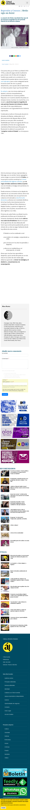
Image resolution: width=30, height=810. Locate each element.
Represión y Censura (10, 10)
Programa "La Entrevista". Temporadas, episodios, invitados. (18, 518)
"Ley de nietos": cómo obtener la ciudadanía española (18, 602)
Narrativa (7, 754)
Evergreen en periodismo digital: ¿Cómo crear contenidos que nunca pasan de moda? (19, 596)
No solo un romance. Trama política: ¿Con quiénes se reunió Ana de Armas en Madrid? (19, 472)
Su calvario (4, 91)
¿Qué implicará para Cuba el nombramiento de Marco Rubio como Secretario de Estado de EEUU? (19, 511)
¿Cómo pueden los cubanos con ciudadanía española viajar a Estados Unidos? (19, 580)
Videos (6, 758)
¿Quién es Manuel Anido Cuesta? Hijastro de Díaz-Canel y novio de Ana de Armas (19, 488)
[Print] (20, 56)
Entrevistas (8, 739)
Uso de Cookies (9, 714)
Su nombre (5, 353)
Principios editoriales (10, 682)
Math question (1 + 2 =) (8, 381)
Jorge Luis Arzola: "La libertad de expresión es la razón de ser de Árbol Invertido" (19, 495)
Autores (7, 700)
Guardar (5, 394)
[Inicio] (8, 2)
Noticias (7, 736)
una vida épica (5, 81)
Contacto (7, 707)
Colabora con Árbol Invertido (12, 692)
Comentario (5, 358)
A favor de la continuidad (16, 532)
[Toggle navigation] (27, 2)
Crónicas (7, 747)
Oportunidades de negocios (12, 703)
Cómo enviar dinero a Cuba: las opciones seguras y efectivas (18, 610)
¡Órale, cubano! (14, 525)
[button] (20, 6)
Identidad (7, 689)
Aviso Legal (8, 710)
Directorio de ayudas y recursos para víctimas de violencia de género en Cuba (19, 557)
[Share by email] (16, 56)
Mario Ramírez (5, 60)
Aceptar (3, 807)
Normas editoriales (10, 685)
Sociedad (6, 64)
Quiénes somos (9, 678)
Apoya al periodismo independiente (14, 696)
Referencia (6, 659)
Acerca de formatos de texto (8, 370)
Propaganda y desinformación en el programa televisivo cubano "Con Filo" (19, 480)
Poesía (6, 750)
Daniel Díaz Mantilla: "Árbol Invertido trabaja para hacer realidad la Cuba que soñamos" (18, 503)
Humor (6, 743)
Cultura (7, 729)
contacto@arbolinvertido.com (11, 797)
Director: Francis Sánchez (10, 664)
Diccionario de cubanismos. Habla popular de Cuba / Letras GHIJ (18, 625)
